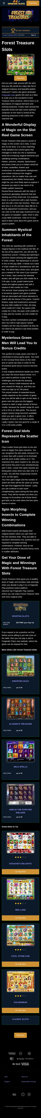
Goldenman (20, 1002)
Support (7, 1081)
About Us (24, 1077)
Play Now (33, 3)
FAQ (5, 1077)
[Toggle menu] (4, 3)
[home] (16, 5)
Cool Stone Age (20, 956)
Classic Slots (20, 1019)
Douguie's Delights (20, 864)
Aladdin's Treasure (20, 724)
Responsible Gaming (28, 1081)
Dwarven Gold (20, 681)
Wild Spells (20, 767)
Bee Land (20, 910)
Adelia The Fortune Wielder (20, 811)
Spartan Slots (20, 616)
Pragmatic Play (8, 95)
